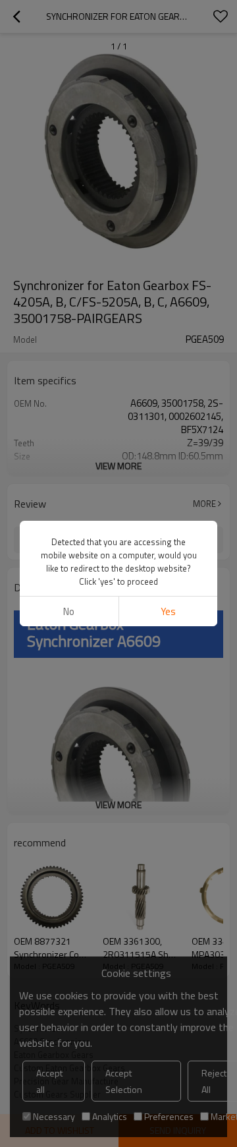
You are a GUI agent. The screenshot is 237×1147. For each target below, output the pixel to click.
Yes (168, 611)
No (68, 611)
